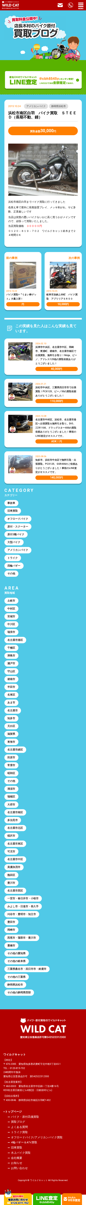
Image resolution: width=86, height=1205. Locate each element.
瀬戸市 (11, 663)
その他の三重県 (16, 976)
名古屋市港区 (15, 639)
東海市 (11, 741)
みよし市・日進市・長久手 (23, 906)
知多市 (11, 718)
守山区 (11, 671)
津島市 (11, 655)
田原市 (11, 757)
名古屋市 (12, 710)
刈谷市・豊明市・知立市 (21, 914)
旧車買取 (12, 510)
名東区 (11, 694)
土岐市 (11, 600)
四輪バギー (13, 565)
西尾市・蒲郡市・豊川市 (21, 937)
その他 (11, 573)
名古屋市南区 (15, 812)
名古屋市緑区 (15, 749)
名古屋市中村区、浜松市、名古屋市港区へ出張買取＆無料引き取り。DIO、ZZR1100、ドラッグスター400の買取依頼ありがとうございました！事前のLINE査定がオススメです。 (55, 427)
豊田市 (11, 921)
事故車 (11, 502)
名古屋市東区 (15, 843)
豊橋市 (11, 945)
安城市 (11, 616)
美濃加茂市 (13, 867)
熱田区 (11, 874)
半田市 (11, 686)
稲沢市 (11, 835)
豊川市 (11, 882)
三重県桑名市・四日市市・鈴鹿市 (26, 968)
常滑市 (11, 765)
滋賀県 (11, 733)
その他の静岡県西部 (19, 992)
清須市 (11, 788)
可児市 (11, 851)
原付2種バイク (15, 534)
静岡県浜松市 (58, 106)
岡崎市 (11, 929)
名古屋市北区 (15, 827)
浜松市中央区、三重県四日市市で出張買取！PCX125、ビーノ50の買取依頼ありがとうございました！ (55, 391)
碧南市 (11, 679)
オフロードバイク (17, 518)
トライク (12, 557)
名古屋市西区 (15, 890)
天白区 (11, 726)
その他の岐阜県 (16, 961)
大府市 (11, 804)
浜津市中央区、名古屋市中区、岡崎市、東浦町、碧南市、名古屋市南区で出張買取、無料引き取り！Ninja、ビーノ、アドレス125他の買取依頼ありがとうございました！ (56, 355)
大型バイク (13, 542)
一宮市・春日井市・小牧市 (23, 898)
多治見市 (12, 820)
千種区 (11, 647)
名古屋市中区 (15, 859)
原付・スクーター (17, 526)
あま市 (11, 702)
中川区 (11, 624)
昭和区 (11, 773)
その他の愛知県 (16, 953)
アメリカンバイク (36, 106)
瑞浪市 (11, 631)
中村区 (11, 608)
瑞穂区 (11, 796)
